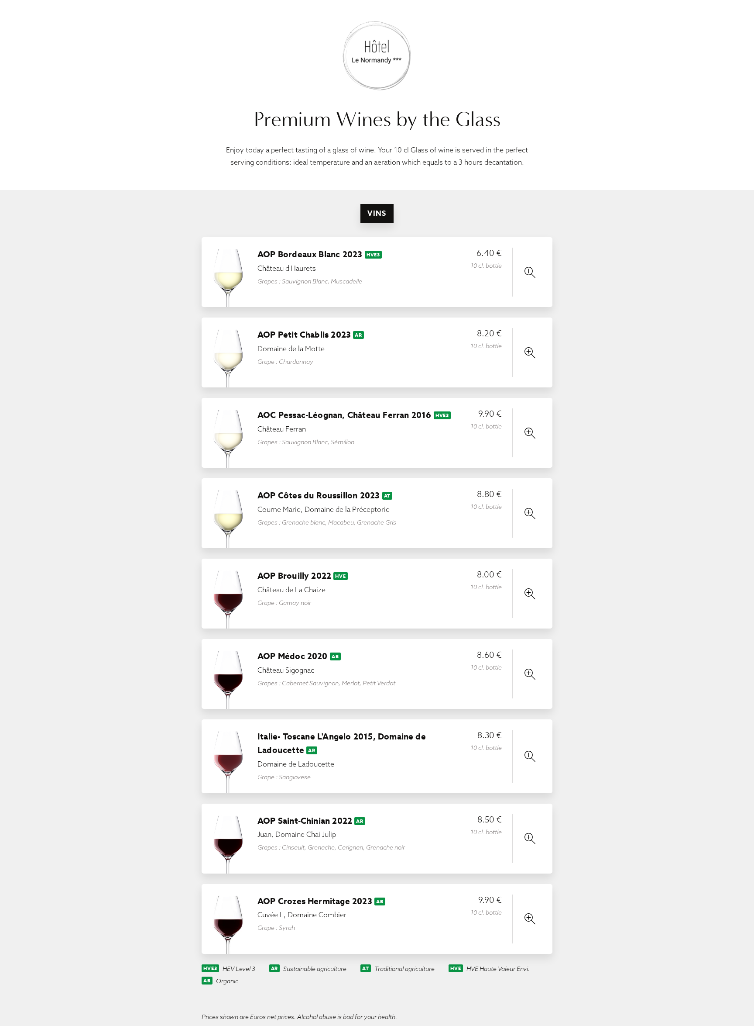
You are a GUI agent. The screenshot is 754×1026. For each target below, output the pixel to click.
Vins (376, 213)
